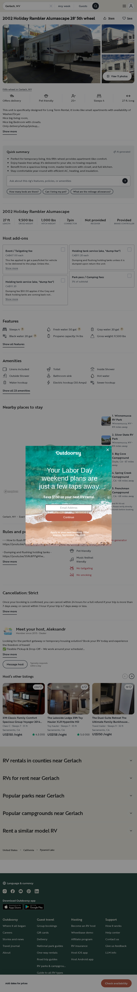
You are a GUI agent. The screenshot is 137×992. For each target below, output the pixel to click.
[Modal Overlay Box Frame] (69, 496)
